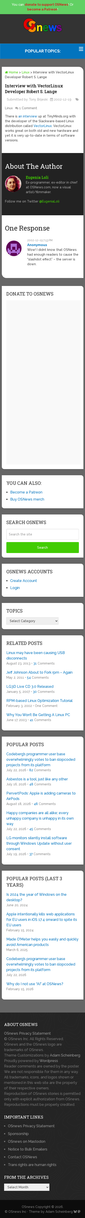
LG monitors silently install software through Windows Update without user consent (39, 843)
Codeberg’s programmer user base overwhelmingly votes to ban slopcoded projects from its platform (40, 759)
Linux (25, 72)
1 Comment (28, 108)
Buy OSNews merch (27, 499)
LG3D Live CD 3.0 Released (29, 686)
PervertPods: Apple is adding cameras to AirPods (41, 796)
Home (13, 72)
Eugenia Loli (37, 177)
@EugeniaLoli (49, 201)
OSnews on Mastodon (26, 1141)
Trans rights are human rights (32, 1165)
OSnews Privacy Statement (27, 1033)
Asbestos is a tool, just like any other (37, 779)
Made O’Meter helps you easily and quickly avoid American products (42, 942)
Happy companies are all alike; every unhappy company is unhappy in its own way (40, 818)
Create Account (23, 581)
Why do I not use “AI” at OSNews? (34, 984)
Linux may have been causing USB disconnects (35, 655)
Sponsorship (18, 1134)
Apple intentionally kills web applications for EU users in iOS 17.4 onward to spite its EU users (41, 919)
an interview (27, 116)
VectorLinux (43, 126)
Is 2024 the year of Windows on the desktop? (36, 897)
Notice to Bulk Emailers (27, 1149)
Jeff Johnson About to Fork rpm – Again (39, 672)
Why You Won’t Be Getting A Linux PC (38, 715)
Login (15, 588)
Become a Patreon (26, 492)
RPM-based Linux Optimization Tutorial (39, 701)
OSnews (28, 1207)
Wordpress (48, 1061)
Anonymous (37, 245)
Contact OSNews (22, 1157)
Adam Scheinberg (65, 1055)
